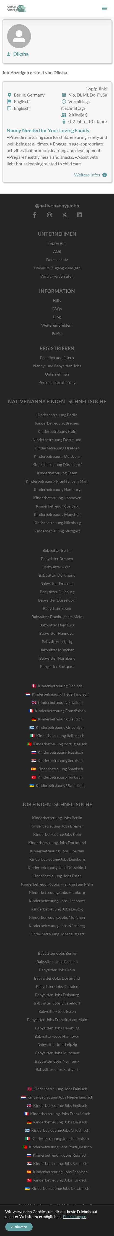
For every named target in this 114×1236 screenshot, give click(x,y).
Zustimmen (19, 1227)
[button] (104, 8)
